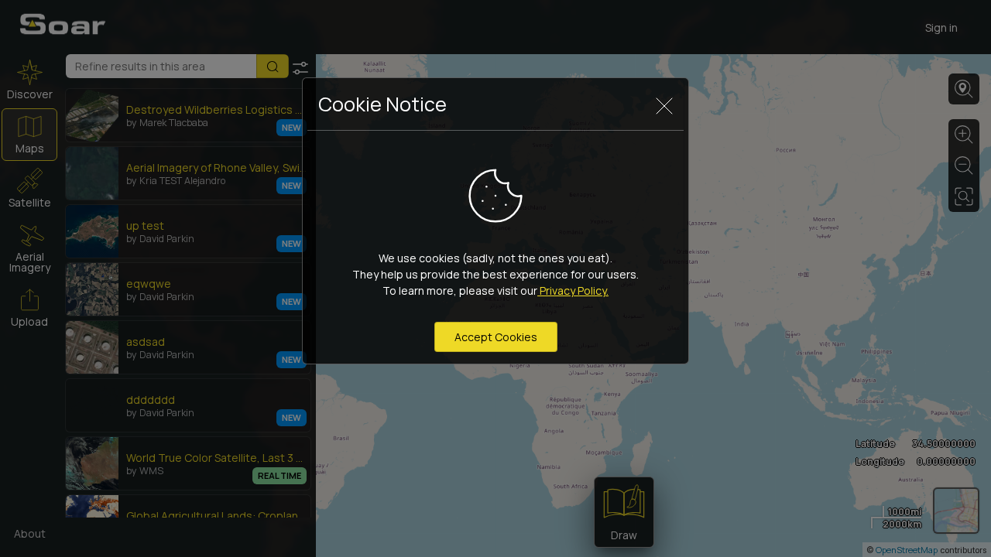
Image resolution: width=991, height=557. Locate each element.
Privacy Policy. (573, 290)
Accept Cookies (495, 337)
